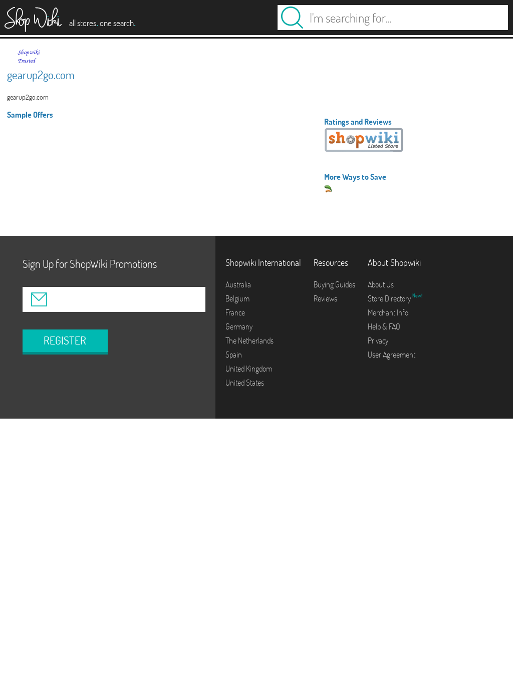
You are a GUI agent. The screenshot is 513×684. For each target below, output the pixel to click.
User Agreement (391, 355)
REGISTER (65, 340)
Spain (233, 355)
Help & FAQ (384, 326)
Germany (238, 326)
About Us (381, 284)
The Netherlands (249, 340)
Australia (238, 284)
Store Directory (390, 298)
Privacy (378, 340)
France (235, 312)
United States (244, 383)
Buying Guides (334, 284)
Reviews (325, 298)
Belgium (237, 298)
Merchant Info (388, 312)
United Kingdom (248, 369)
